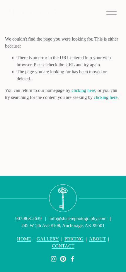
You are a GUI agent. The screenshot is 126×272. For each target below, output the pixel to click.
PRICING (74, 238)
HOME (24, 238)
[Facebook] (72, 259)
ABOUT (97, 238)
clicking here (83, 90)
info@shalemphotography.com (78, 218)
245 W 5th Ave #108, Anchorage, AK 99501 (63, 225)
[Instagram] (54, 259)
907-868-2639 (28, 218)
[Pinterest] (63, 259)
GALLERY (48, 238)
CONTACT (63, 245)
